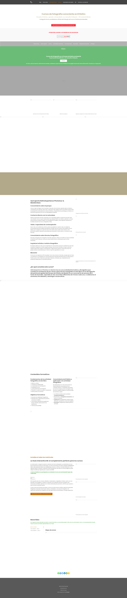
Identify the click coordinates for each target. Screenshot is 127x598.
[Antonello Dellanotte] (31, 2)
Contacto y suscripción (83, 2)
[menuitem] (40, 2)
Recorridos (75, 43)
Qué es (49, 43)
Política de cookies (63, 590)
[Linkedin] (64, 573)
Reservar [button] (63, 60)
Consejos (92, 43)
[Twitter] (62, 573)
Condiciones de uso (63, 588)
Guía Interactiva (68, 43)
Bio (75, 2)
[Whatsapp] (58, 573)
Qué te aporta (44, 43)
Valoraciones (36, 43)
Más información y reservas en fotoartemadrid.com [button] (63, 25)
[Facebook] (60, 573)
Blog (40, 2)
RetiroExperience (53, 2)
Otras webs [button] (45, 2)
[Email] (67, 573)
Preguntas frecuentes (84, 43)
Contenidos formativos (58, 43)
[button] (90, 2)
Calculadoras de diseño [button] (68, 2)
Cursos (59, 2)
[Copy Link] (69, 573)
